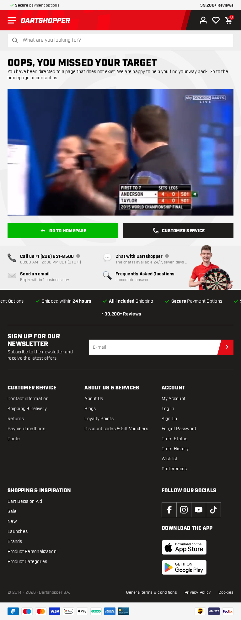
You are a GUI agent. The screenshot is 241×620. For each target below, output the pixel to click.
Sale (12, 511)
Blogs (90, 408)
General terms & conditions (151, 592)
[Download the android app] (184, 567)
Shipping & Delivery (27, 408)
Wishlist (170, 458)
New (12, 521)
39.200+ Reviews (216, 5)
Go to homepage (67, 231)
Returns (16, 418)
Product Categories (27, 561)
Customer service (183, 231)
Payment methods (26, 428)
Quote (14, 438)
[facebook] (169, 509)
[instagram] (183, 509)
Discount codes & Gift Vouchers (116, 428)
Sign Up (169, 418)
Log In (168, 408)
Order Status (175, 438)
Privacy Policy (198, 592)
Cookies (225, 592)
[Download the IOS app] (184, 547)
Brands (15, 541)
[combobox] (124, 40)
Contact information (28, 398)
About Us (93, 398)
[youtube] (198, 509)
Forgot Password (179, 428)
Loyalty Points (99, 418)
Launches (18, 531)
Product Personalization (32, 551)
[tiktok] (213, 509)
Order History (175, 448)
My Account (174, 398)
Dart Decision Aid (25, 501)
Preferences (174, 469)
